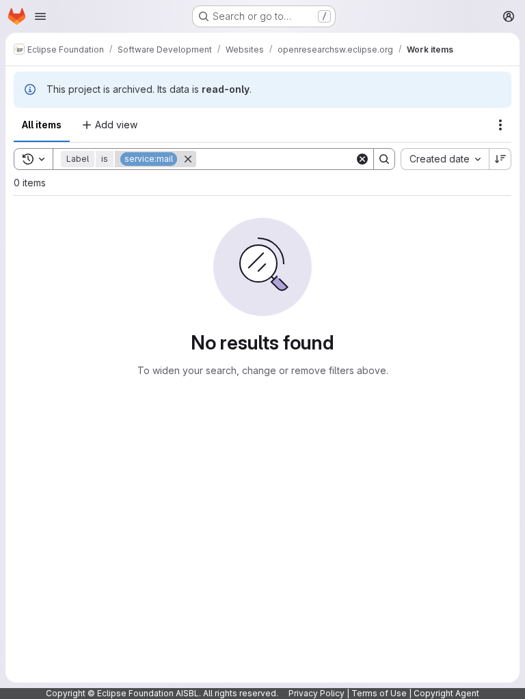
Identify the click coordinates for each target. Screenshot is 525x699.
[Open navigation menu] (40, 16)
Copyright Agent (446, 693)
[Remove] (188, 159)
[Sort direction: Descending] (500, 159)
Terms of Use (379, 693)
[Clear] (362, 159)
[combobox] (445, 159)
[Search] (384, 159)
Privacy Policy (316, 693)
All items (42, 124)
